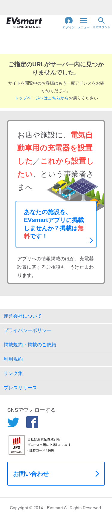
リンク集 (13, 373)
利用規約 (13, 359)
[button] (69, 23)
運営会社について (23, 316)
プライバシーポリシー (27, 330)
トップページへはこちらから (41, 98)
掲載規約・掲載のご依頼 (30, 344)
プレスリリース (20, 387)
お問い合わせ (31, 473)
